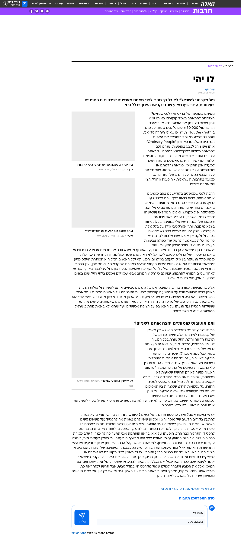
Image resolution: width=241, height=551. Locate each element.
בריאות (111, 3)
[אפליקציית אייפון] (42, 11)
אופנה (71, 3)
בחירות (168, 3)
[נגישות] (5, 4)
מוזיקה (163, 11)
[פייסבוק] (31, 11)
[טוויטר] (36, 11)
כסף (133, 3)
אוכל (123, 3)
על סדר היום (140, 11)
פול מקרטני (197, 489)
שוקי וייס (210, 489)
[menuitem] (191, 4)
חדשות (193, 3)
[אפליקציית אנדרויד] (47, 11)
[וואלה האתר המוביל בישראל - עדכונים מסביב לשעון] (208, 4)
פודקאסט (125, 11)
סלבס (143, 3)
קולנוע (153, 11)
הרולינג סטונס (169, 489)
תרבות (155, 3)
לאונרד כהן (184, 489)
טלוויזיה (185, 11)
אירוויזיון (173, 11)
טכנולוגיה (84, 3)
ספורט (181, 3)
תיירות (99, 3)
